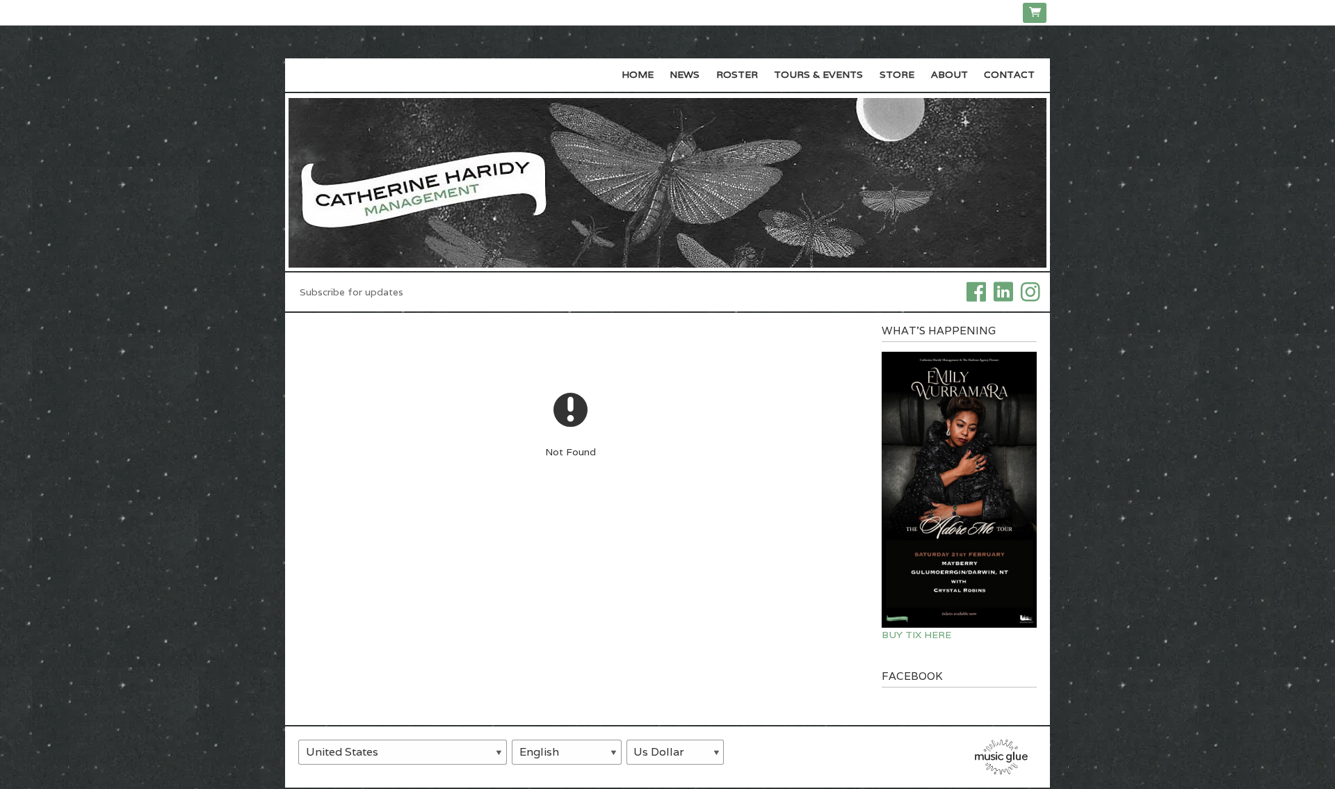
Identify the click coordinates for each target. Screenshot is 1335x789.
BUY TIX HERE (916, 634)
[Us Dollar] (675, 752)
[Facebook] (976, 290)
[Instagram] (1030, 290)
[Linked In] (1003, 290)
